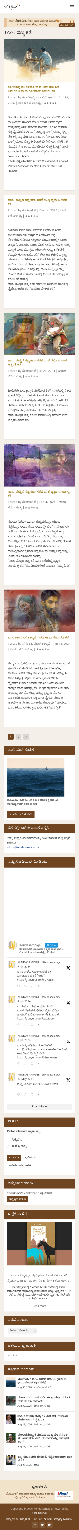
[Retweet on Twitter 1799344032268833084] (26, 1064)
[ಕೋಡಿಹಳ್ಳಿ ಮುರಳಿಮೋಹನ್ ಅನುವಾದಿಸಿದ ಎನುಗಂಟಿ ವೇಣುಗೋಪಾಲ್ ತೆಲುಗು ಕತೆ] (39, 60)
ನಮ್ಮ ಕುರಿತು (12, 1519)
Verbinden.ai (39, 1513)
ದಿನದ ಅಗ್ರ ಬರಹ (42, 1406)
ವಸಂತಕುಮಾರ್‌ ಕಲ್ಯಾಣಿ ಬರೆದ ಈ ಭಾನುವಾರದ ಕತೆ (38, 638)
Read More (39, 1306)
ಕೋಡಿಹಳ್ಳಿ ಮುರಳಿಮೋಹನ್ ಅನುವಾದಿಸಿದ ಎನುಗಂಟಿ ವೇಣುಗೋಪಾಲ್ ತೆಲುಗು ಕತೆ (33, 89)
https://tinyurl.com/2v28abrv (35, 1019)
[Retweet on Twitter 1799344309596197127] (26, 1025)
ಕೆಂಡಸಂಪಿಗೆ (29, 211)
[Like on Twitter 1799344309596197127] (33, 1025)
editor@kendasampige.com (24, 848)
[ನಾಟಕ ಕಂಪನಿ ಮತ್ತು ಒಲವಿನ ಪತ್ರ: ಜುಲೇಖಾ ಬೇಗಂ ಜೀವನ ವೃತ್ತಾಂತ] (11, 1419)
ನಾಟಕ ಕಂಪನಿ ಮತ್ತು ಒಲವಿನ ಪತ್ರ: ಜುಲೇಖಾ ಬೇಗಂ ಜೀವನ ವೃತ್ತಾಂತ (42, 1418)
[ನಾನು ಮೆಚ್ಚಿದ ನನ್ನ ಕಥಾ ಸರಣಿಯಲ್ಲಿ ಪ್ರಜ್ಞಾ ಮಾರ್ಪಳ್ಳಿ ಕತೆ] (39, 465)
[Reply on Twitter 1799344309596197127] (19, 1025)
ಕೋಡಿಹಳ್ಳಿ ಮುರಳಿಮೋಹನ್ (38, 98)
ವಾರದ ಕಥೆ (24, 103)
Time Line (36, 1519)
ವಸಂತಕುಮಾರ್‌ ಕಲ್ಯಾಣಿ (36, 644)
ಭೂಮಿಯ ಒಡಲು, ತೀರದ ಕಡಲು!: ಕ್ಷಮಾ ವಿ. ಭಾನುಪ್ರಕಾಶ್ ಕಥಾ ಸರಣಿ (33, 802)
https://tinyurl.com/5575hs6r (36, 980)
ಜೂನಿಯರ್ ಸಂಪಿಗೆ (20, 815)
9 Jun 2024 (23, 967)
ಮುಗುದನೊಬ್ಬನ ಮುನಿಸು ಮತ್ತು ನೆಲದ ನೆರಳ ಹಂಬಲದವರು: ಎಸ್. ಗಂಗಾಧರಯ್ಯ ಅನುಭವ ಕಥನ (43, 1438)
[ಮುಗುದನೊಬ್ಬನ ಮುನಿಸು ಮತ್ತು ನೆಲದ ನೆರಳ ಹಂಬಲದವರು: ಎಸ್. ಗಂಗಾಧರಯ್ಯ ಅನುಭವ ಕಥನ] (11, 1438)
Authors (48, 1519)
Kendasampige (28, 963)
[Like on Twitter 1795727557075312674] (33, 1095)
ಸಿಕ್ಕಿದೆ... (17, 1140)
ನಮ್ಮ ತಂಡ (25, 1519)
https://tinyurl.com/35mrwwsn (37, 1058)
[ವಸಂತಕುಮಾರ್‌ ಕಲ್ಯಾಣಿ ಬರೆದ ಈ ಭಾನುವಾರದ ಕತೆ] (39, 611)
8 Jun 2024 (23, 1002)
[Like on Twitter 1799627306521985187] (33, 986)
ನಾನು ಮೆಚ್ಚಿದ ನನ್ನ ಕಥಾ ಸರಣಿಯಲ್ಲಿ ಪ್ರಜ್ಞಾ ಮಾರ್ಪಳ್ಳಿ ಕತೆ (39, 494)
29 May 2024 (25, 1079)
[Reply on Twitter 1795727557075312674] (19, 1095)
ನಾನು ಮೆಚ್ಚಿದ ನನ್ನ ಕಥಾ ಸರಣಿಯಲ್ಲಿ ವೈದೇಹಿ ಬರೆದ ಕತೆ (38, 202)
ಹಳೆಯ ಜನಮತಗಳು (20, 1166)
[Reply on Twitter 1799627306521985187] (19, 986)
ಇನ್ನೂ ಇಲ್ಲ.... (21, 1146)
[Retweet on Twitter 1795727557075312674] (26, 1095)
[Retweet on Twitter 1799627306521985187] (26, 986)
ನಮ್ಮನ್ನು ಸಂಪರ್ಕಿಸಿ (63, 1519)
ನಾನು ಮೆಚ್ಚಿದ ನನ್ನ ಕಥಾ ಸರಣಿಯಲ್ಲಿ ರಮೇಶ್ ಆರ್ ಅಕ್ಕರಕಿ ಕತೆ (37, 363)
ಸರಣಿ (36, 1465)
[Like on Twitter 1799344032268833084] (33, 1064)
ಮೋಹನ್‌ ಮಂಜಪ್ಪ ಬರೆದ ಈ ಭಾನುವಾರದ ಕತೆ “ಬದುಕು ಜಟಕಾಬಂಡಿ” (43, 1399)
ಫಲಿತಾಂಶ (30, 1158)
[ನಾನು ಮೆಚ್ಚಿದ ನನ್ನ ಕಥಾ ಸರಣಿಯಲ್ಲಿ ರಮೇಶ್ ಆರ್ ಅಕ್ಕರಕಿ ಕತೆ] (39, 334)
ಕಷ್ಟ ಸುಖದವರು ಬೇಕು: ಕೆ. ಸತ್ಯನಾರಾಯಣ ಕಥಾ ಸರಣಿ (44, 1459)
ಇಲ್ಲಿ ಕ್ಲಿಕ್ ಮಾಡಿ (17, 1200)
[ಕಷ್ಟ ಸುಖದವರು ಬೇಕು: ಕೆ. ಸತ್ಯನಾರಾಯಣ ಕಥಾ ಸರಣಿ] (11, 1460)
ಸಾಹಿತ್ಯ (36, 103)
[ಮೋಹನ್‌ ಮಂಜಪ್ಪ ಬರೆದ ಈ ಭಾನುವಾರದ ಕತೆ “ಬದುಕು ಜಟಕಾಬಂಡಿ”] (11, 1400)
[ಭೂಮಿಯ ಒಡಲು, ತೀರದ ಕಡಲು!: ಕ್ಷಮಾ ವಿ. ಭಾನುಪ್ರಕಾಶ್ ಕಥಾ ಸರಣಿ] (11, 1382)
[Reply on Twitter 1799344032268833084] (19, 1064)
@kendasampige (51, 962)
